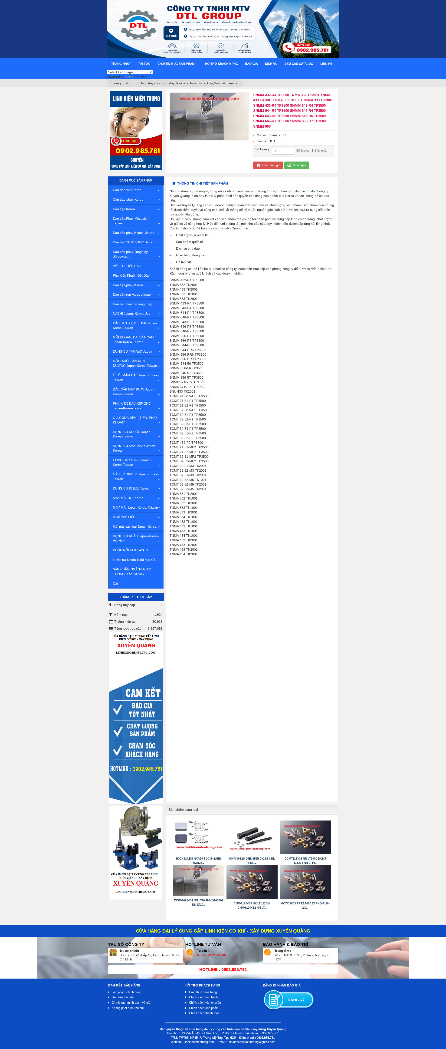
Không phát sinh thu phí (128, 1008)
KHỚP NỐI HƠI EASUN (130, 550)
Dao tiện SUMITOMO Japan (133, 242)
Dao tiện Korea (124, 209)
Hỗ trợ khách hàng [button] (221, 64)
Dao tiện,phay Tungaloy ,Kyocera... (130, 254)
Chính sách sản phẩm (204, 1008)
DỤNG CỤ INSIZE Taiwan (132, 488)
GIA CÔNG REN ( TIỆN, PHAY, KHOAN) (135, 420)
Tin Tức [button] (144, 64)
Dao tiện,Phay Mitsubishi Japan (131, 221)
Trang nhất (121, 64)
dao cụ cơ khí (305, 191)
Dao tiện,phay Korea (128, 285)
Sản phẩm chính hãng (126, 992)
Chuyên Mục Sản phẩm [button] (176, 64)
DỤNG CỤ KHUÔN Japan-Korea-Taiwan (132, 434)
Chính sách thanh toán (204, 1013)
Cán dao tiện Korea (127, 190)
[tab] (200, 183)
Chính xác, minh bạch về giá (131, 1002)
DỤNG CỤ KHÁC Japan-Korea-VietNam (136, 538)
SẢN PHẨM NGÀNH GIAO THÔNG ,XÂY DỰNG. (132, 571)
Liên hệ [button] (326, 64)
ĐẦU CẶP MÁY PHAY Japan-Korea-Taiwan (134, 391)
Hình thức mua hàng (203, 992)
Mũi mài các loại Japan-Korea (135, 526)
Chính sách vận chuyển (205, 1002)
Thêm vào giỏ (270, 165)
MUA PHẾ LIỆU (124, 517)
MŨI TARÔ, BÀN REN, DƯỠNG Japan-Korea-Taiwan (135, 363)
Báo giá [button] (251, 64)
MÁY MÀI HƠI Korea (128, 498)
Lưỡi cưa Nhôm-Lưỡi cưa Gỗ (134, 560)
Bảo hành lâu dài (123, 997)
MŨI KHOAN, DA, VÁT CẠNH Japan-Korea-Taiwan (134, 339)
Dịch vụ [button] (271, 64)
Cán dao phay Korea (128, 199)
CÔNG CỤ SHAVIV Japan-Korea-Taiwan (132, 462)
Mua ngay (299, 165)
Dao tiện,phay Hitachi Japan (133, 233)
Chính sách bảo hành (203, 997)
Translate (141, 77)
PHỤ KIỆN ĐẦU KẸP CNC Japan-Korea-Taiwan (132, 406)
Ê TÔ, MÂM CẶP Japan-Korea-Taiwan (136, 377)
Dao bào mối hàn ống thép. (133, 304)
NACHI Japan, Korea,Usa (131, 313)
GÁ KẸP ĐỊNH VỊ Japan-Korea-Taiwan (136, 476)
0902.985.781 (217, 955)
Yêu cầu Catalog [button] (299, 64)
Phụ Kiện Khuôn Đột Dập (131, 275)
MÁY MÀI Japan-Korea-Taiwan (135, 507)
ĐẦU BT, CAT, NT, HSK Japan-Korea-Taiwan (135, 325)
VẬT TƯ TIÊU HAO (127, 266)
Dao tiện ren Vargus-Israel (132, 294)
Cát (115, 583)
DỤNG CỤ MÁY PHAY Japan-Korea (134, 448)
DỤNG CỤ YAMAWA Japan (132, 351)
